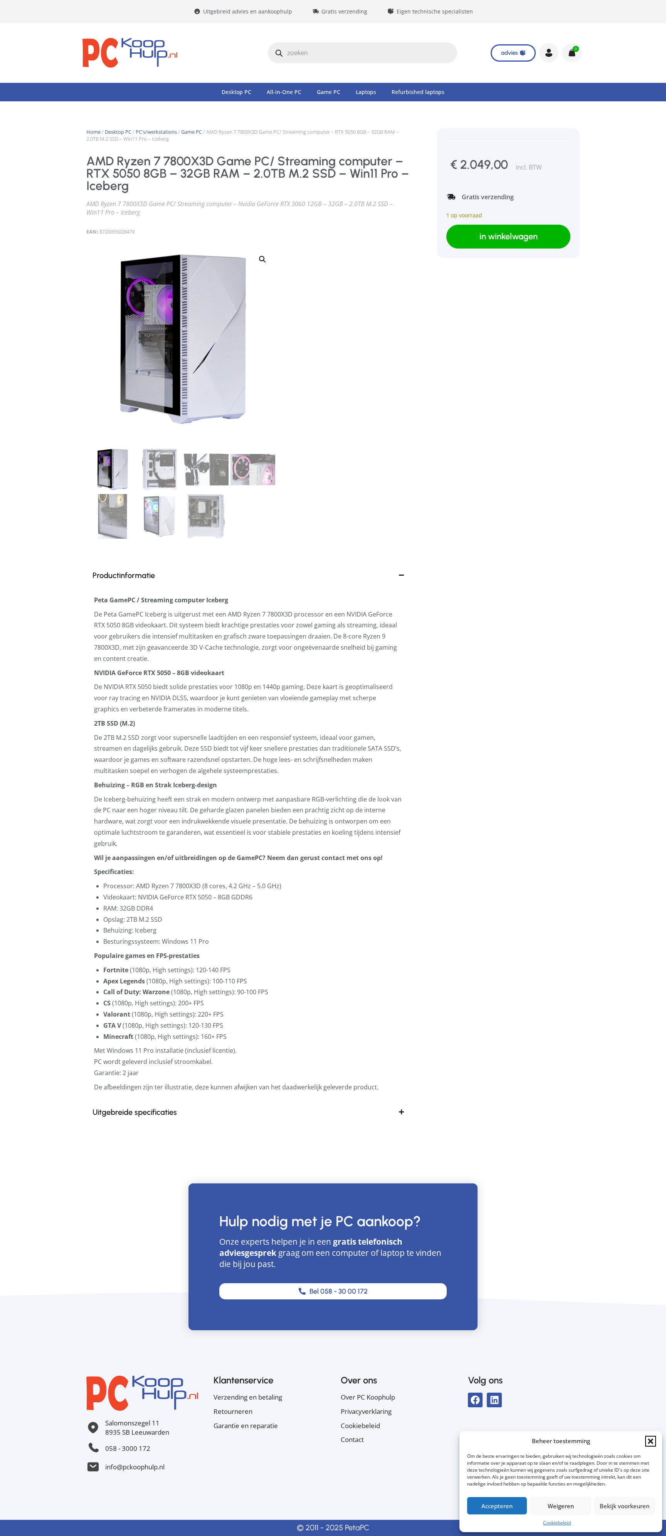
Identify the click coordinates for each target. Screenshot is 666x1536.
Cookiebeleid (557, 1522)
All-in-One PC (284, 92)
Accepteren (497, 1506)
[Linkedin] (494, 1400)
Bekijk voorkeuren (624, 1506)
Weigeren (561, 1506)
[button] (650, 1441)
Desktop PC (236, 92)
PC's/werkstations (156, 131)
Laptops (366, 92)
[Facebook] (475, 1400)
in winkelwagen (508, 236)
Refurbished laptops (418, 92)
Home (93, 131)
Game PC (328, 92)
